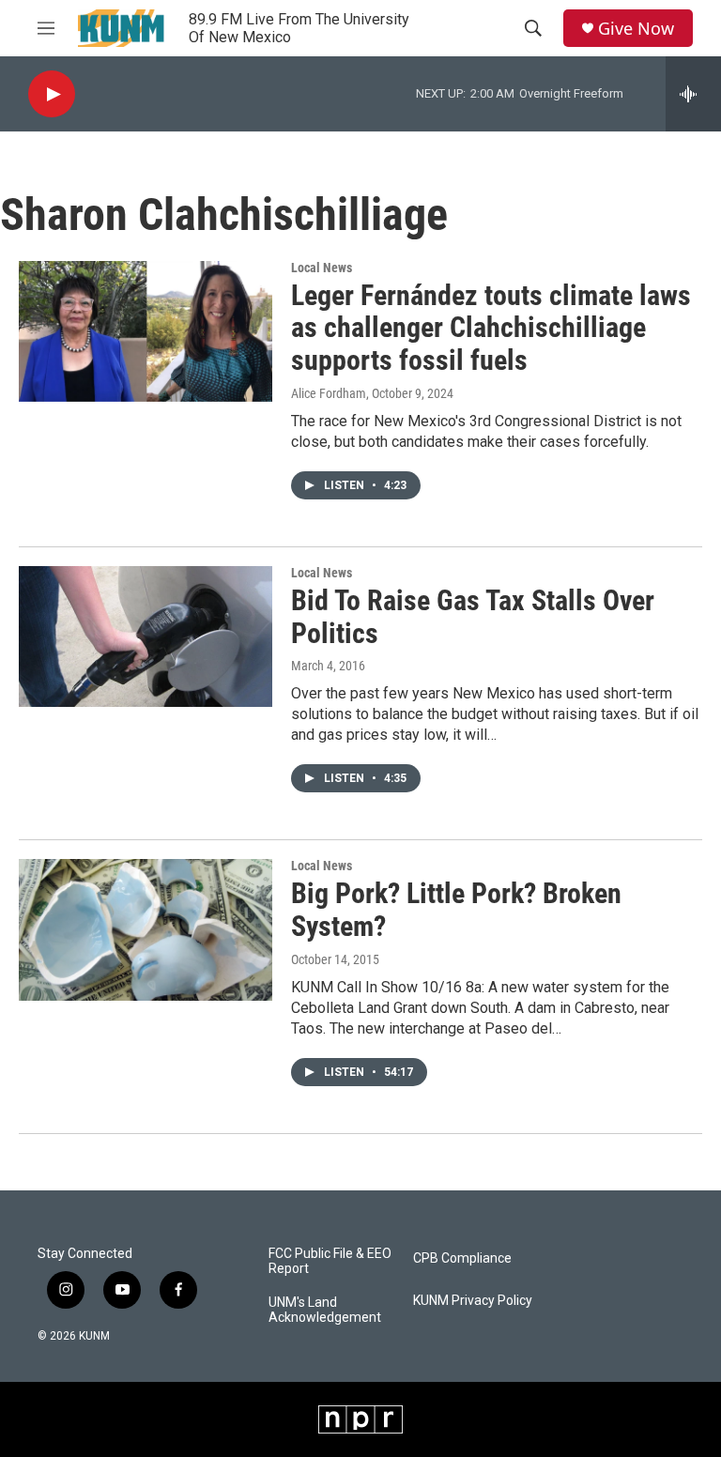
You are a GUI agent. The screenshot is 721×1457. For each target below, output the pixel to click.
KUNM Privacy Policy (472, 1301)
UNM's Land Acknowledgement (324, 1310)
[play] (52, 94)
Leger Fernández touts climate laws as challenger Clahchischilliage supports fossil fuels (491, 328)
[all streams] (693, 93)
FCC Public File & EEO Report (329, 1261)
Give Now (636, 28)
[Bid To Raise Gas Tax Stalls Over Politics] (145, 636)
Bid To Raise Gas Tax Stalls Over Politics (472, 617)
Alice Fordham (328, 393)
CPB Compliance (462, 1258)
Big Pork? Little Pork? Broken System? (456, 910)
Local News (321, 267)
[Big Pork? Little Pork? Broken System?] (145, 929)
